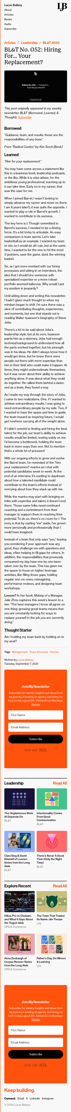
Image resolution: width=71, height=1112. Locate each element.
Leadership (29, 43)
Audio (7, 24)
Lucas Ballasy (13, 5)
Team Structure (38, 651)
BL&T (47, 43)
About (8, 9)
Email (21, 1098)
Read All (60, 783)
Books (8, 19)
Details (36, 704)
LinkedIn (35, 1098)
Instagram (48, 1098)
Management (20, 651)
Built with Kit (35, 750)
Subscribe (10, 28)
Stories (54, 651)
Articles (9, 14)
